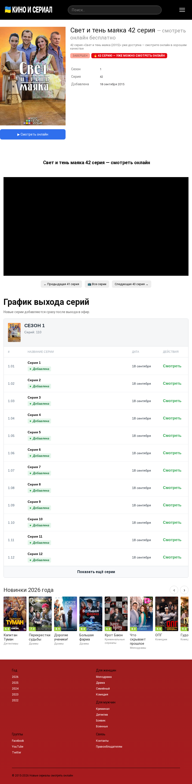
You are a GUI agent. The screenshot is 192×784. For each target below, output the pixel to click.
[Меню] (182, 10)
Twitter (16, 752)
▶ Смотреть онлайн (32, 134)
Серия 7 (34, 467)
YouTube (17, 746)
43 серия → (131, 284)
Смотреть (172, 366)
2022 (15, 700)
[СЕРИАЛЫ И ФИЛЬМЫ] (28, 9)
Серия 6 (34, 449)
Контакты (102, 740)
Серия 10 (35, 519)
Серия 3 (34, 397)
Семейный (103, 688)
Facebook (18, 740)
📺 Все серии (97, 284)
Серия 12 (35, 554)
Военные (102, 726)
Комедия (102, 694)
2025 (15, 682)
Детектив (102, 714)
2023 (15, 694)
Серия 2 (34, 380)
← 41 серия (61, 284)
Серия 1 (34, 363)
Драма (100, 682)
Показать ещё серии (96, 572)
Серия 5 (34, 432)
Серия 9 (34, 502)
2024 (15, 688)
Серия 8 (34, 484)
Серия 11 (35, 536)
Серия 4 (34, 415)
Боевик (100, 720)
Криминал (103, 708)
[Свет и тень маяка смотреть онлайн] (33, 124)
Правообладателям (109, 746)
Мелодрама (104, 677)
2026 (15, 677)
